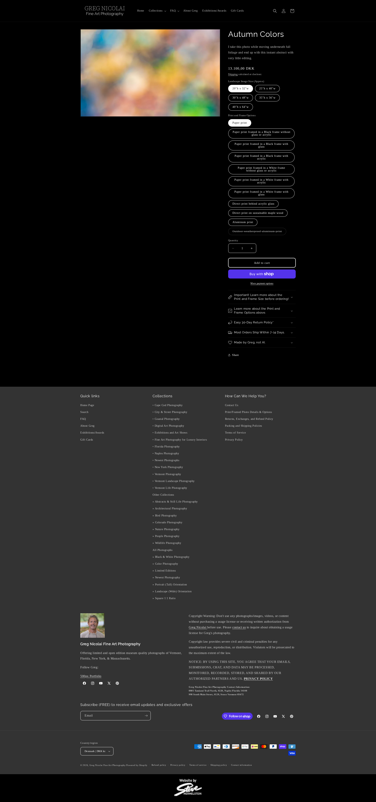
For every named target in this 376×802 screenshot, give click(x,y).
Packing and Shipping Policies (243, 425)
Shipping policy (219, 765)
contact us (239, 627)
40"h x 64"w (240, 106)
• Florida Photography (166, 446)
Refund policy (159, 765)
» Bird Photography (165, 515)
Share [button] (235, 355)
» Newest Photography (166, 577)
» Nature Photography (166, 529)
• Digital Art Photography (168, 425)
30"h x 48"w (240, 97)
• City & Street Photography (170, 411)
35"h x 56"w (267, 97)
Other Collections (163, 494)
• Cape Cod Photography (168, 405)
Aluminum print (242, 222)
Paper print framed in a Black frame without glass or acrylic (261, 133)
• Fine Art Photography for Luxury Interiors (180, 439)
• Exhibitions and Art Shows (170, 432)
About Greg (87, 425)
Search (84, 411)
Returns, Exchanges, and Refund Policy (249, 418)
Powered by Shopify (136, 765)
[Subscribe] (146, 715)
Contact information (241, 765)
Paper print (239, 122)
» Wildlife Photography (167, 543)
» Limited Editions (164, 570)
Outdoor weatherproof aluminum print (259, 232)
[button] (157, 11)
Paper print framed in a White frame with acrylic (261, 181)
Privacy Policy (234, 439)
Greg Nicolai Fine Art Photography (107, 765)
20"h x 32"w (240, 88)
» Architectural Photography (170, 508)
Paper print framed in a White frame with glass (261, 193)
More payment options (261, 283)
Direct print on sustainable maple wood (257, 212)
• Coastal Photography (166, 418)
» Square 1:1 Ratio (164, 598)
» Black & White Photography (171, 556)
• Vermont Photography (167, 474)
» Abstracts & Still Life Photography (175, 501)
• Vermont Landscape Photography (174, 480)
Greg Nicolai (198, 627)
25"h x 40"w (267, 88)
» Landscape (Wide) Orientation (172, 591)
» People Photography (166, 536)
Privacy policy (177, 765)
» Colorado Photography (167, 522)
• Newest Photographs (166, 460)
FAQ (83, 418)
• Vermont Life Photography (170, 487)
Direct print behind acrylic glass (253, 203)
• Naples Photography (166, 453)
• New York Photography (168, 467)
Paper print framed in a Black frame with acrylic (261, 157)
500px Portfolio (90, 676)
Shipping (233, 74)
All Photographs (162, 549)
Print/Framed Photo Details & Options (248, 411)
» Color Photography (165, 563)
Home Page (87, 405)
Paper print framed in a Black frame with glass (261, 145)
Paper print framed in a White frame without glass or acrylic (261, 169)
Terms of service (197, 765)
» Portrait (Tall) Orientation (170, 584)
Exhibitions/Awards (92, 432)
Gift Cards (86, 439)
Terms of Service (235, 432)
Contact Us (231, 405)
